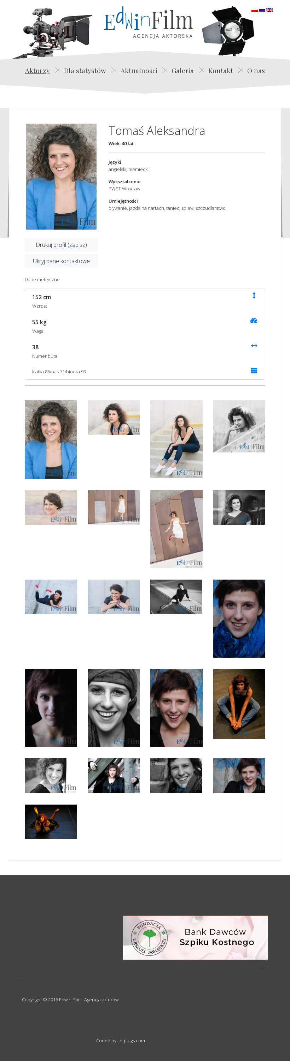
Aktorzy (37, 70)
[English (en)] (269, 9)
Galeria (183, 70)
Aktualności (139, 70)
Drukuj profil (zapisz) (61, 245)
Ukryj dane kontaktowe (61, 261)
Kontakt (220, 70)
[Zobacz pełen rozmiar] (61, 177)
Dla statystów (85, 70)
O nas (256, 70)
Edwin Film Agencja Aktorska (148, 22)
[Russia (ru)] (262, 9)
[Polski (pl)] (254, 9)
